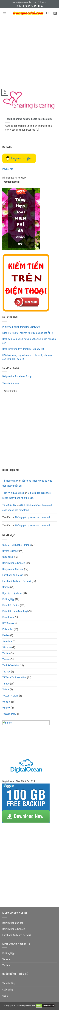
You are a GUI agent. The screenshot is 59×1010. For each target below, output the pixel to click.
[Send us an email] (29, 6)
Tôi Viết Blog (8, 983)
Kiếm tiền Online (10, 605)
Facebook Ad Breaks (12, 575)
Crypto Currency (10, 551)
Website (6, 701)
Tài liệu (6, 653)
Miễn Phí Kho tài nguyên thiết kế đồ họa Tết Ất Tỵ (27, 332)
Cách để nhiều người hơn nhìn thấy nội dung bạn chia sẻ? (29, 341)
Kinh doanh (8, 617)
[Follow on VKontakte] (42, 6)
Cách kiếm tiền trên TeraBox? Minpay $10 (23, 349)
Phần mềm (7, 629)
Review (6, 635)
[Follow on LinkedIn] (35, 6)
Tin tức (5, 683)
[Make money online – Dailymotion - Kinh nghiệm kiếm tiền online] (28, 13)
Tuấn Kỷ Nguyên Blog (13, 492)
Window (6, 707)
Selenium (7, 641)
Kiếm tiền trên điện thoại (15, 611)
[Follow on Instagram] (20, 6)
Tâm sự (6, 659)
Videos (5, 689)
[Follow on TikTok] (23, 6)
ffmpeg (6, 587)
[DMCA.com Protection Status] (45, 1005)
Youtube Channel (11, 383)
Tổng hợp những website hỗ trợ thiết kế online (29, 118)
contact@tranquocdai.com (24, 2)
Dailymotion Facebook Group (16, 376)
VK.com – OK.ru (10, 695)
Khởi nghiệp (8, 599)
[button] (4, 13)
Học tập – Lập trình (12, 593)
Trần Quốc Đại (9, 505)
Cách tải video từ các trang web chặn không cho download (27, 508)
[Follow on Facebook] (17, 6)
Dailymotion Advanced (13, 563)
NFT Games (8, 623)
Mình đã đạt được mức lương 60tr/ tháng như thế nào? (26, 495)
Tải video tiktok (10, 480)
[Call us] (32, 6)
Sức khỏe (7, 647)
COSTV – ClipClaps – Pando (16, 544)
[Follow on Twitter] (26, 6)
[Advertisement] (29, 49)
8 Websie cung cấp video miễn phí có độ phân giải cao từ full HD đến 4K (27, 357)
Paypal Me (7, 168)
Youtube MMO (9, 713)
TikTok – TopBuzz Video (14, 677)
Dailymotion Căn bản (12, 569)
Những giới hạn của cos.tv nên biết (33, 517)
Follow (41, 2)
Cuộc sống (7, 556)
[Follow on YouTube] (38, 6)
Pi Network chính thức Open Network (21, 327)
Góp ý (5, 995)
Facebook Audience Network (16, 581)
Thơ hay (6, 671)
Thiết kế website (10, 665)
